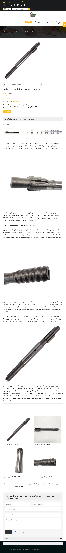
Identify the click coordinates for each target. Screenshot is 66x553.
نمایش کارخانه (45, 22)
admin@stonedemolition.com (13, 2)
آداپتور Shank (17, 32)
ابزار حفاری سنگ (27, 484)
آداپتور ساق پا (37, 484)
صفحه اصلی (21, 22)
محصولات (28, 21)
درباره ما (52, 22)
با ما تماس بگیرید (59, 22)
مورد (39, 22)
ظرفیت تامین (15, 101)
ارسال (8, 532)
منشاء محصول (9, 96)
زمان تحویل (9, 98)
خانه (4, 32)
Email (7, 111)
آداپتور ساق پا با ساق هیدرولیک (51, 484)
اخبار (35, 21)
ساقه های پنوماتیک (18, 486)
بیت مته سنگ (17, 484)
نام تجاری (6, 93)
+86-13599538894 (28, 2)
